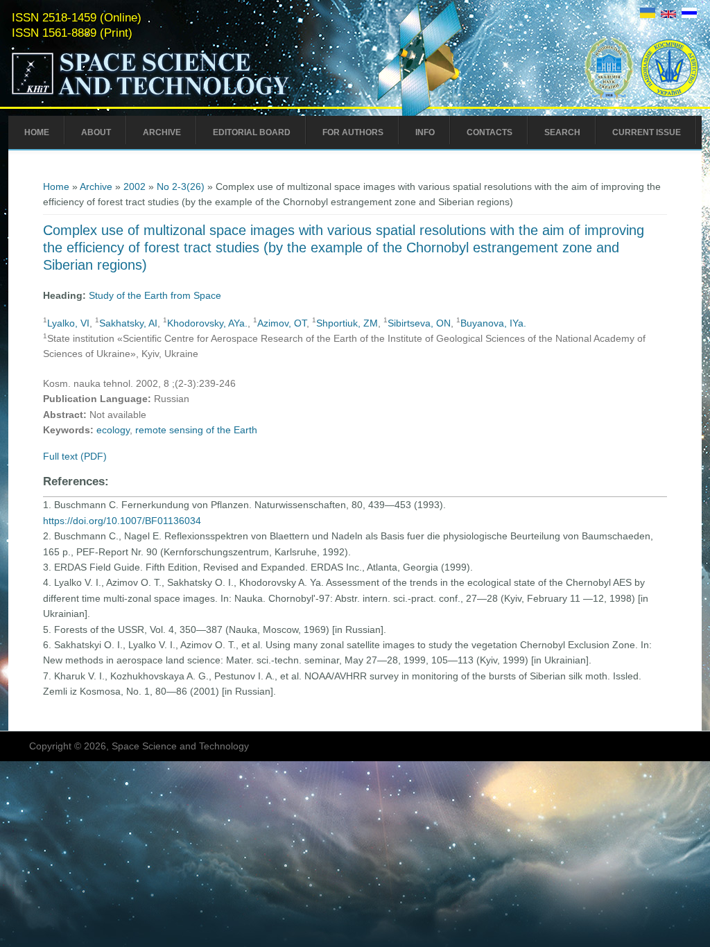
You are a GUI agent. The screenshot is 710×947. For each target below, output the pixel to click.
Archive (162, 132)
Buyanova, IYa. (493, 323)
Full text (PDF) (75, 456)
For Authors (352, 132)
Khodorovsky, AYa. (207, 323)
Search (562, 132)
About (96, 132)
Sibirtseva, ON (419, 323)
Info (425, 132)
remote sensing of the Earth (196, 429)
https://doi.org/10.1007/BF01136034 (122, 520)
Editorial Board (252, 132)
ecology (113, 429)
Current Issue (646, 132)
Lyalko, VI (68, 323)
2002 (134, 186)
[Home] (179, 95)
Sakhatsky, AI (128, 323)
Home (36, 132)
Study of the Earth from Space (155, 295)
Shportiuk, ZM (347, 323)
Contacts (489, 132)
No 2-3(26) (181, 186)
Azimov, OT (281, 323)
